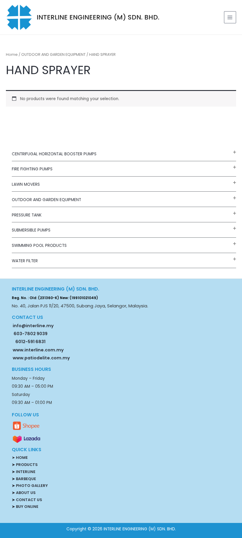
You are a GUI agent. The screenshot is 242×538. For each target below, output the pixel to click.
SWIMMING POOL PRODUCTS (39, 245)
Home (12, 54)
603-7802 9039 (31, 334)
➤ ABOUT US (23, 492)
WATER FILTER (25, 261)
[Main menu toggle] (230, 17)
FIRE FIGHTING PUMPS (32, 169)
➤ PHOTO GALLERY (30, 485)
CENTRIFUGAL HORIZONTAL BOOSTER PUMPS (54, 154)
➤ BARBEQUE (24, 478)
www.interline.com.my (38, 350)
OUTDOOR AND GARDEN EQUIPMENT (46, 200)
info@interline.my (33, 326)
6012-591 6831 (30, 342)
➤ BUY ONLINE (25, 506)
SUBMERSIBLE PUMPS (31, 230)
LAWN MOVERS (26, 184)
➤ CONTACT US (27, 499)
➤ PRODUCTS (24, 464)
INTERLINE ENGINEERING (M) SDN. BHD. (98, 17)
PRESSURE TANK (27, 215)
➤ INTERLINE (23, 471)
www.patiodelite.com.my (41, 358)
